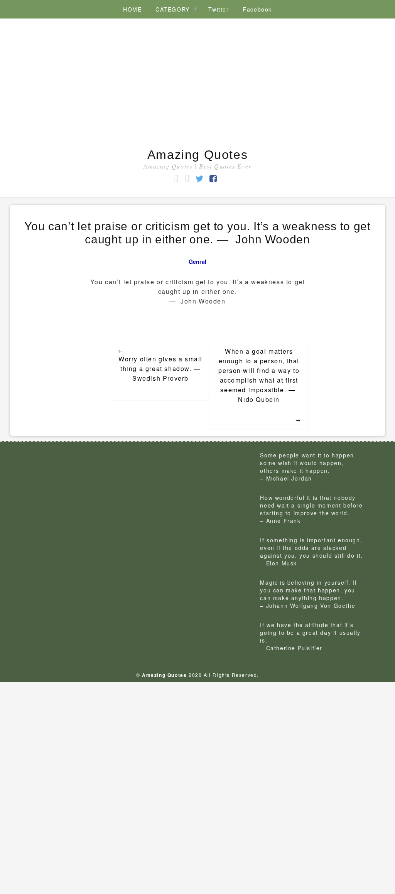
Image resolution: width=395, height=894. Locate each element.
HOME (132, 9)
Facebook (257, 9)
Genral (198, 261)
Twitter (218, 9)
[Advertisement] (197, 84)
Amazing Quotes (197, 155)
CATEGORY (172, 9)
